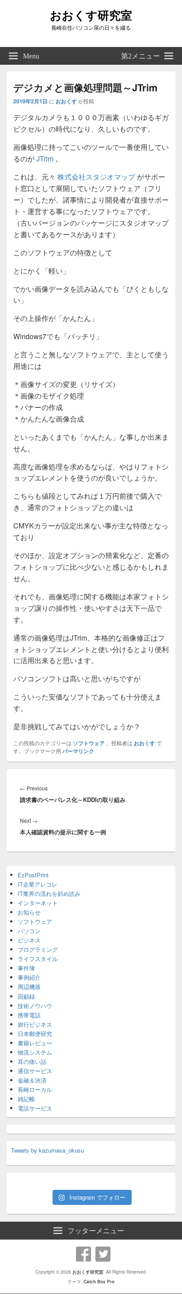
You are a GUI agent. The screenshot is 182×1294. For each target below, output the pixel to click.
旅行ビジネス (35, 1024)
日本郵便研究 (35, 1033)
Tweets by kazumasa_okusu (47, 1150)
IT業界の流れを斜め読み (49, 893)
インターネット (38, 903)
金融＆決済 (32, 1080)
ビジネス (29, 940)
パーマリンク (78, 751)
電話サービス (35, 1108)
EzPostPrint (33, 875)
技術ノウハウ (35, 1005)
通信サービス (35, 1071)
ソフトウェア (89, 743)
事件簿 (26, 968)
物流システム (35, 1052)
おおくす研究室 (91, 15)
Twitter (102, 1254)
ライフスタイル (38, 958)
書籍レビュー (35, 1043)
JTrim (45, 158)
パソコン (29, 931)
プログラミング (38, 949)
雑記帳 (26, 1099)
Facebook (83, 1254)
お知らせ (29, 912)
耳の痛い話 (32, 1061)
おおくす (66, 101)
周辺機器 (29, 986)
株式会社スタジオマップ (96, 177)
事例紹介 (29, 977)
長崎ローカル (35, 1089)
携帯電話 (29, 1015)
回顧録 (26, 996)
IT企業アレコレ (37, 884)
